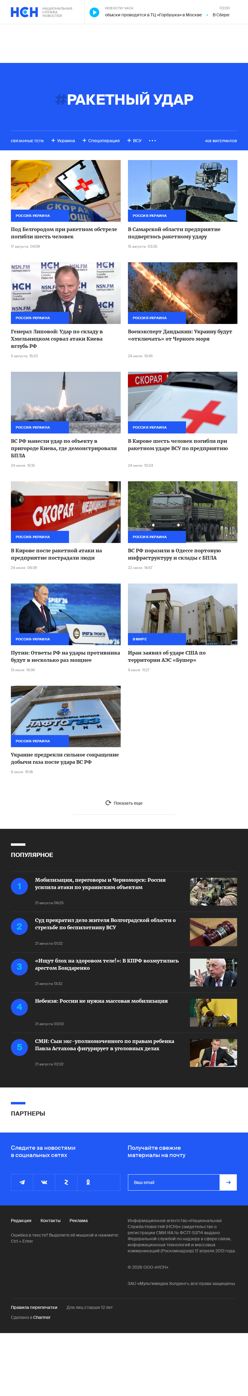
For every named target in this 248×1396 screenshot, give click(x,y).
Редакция (21, 1220)
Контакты (50, 1220)
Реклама (79, 1220)
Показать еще (128, 803)
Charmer (42, 1317)
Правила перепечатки (34, 1307)
